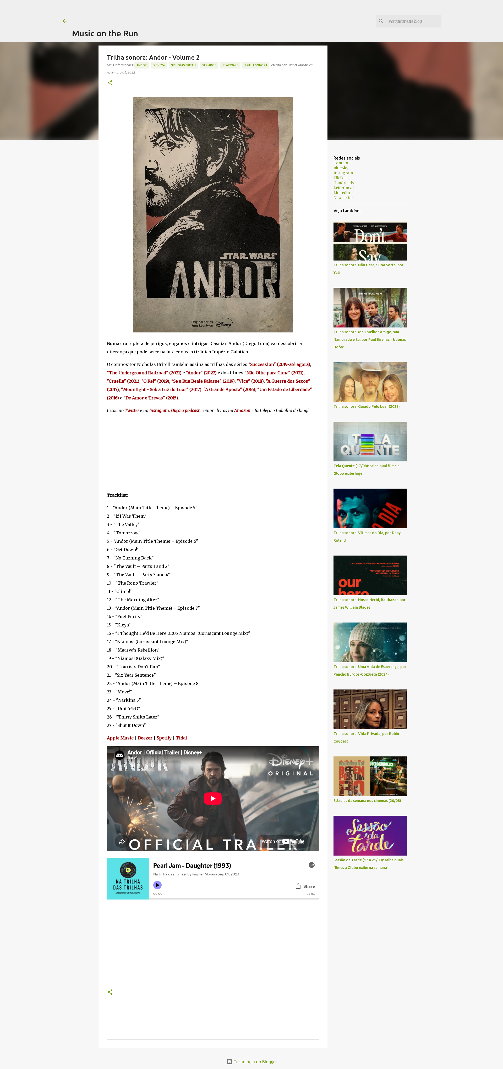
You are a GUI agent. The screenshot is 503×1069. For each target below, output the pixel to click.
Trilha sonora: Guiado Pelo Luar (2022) (366, 406)
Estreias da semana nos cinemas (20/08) (367, 801)
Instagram (343, 173)
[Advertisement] (167, 12)
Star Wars (230, 65)
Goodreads (343, 182)
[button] (110, 83)
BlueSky (340, 168)
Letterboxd (343, 187)
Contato (340, 163)
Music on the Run (105, 33)
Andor (141, 65)
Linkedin (341, 192)
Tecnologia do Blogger (255, 1061)
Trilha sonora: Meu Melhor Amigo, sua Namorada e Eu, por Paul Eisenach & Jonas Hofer (369, 339)
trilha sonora (255, 65)
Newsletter (343, 197)
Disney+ (159, 65)
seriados (209, 65)
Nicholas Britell (183, 65)
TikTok (340, 178)
